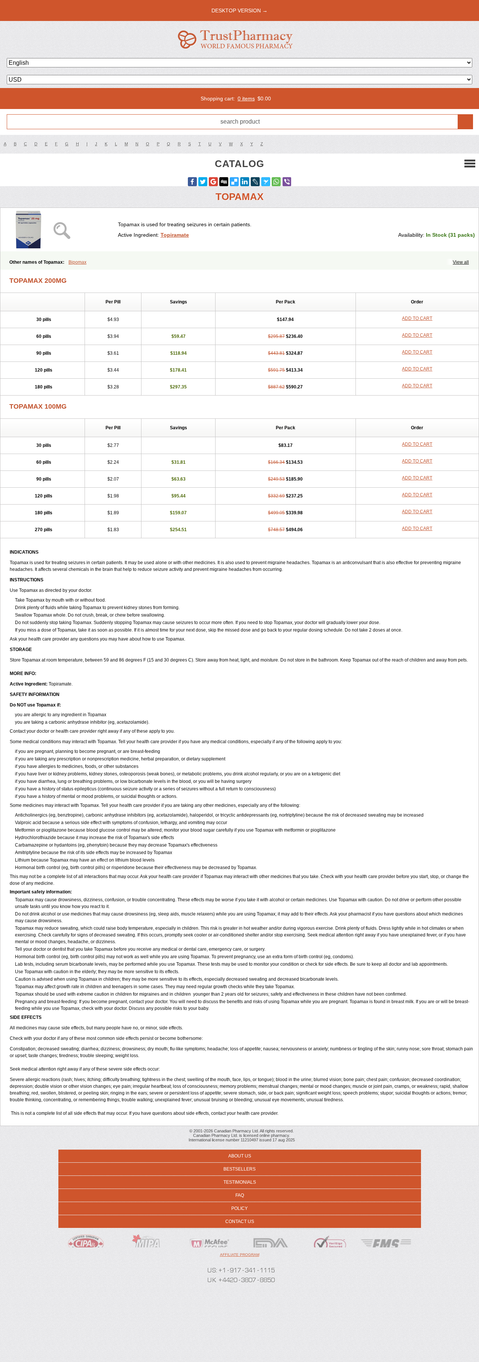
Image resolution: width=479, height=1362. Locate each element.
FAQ (239, 1195)
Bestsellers (239, 1169)
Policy (239, 1208)
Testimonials (239, 1182)
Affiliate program (239, 1255)
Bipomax (77, 262)
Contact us (239, 1221)
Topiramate (175, 235)
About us (239, 1156)
